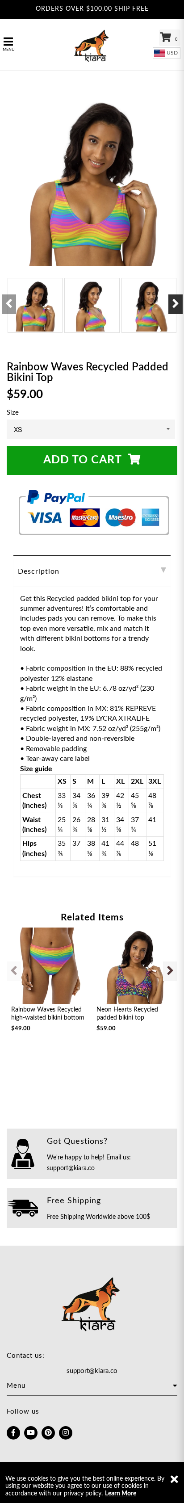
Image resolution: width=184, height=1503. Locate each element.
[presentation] (9, 304)
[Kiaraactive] (92, 44)
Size (13, 412)
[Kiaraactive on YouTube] (31, 1433)
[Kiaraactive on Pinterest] (48, 1433)
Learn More (120, 1493)
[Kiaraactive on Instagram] (65, 1433)
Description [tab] (38, 571)
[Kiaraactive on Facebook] (13, 1433)
